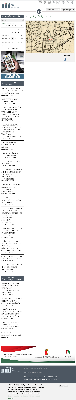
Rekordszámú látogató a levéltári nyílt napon (11, 200)
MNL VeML (12, 103)
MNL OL (11, 95)
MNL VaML (12, 165)
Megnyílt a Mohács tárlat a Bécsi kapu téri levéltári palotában (12, 91)
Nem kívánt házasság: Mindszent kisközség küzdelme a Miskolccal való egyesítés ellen (11, 174)
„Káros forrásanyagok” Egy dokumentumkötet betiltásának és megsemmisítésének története (12, 288)
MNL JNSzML (12, 157)
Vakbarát (58, 2)
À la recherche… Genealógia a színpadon (9, 145)
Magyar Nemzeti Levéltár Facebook (45, 2)
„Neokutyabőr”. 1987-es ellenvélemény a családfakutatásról (11, 301)
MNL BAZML (12, 180)
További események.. (7, 23)
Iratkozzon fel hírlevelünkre (40, 2)
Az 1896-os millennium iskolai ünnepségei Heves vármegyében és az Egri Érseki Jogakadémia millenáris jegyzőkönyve (12, 215)
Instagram (49, 2)
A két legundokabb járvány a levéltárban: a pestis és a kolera (11, 325)
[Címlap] (11, 5)
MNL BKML (12, 193)
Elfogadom (63, 386)
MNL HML (11, 224)
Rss (54, 2)
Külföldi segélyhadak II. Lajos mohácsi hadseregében (11, 267)
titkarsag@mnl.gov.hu (35, 372)
